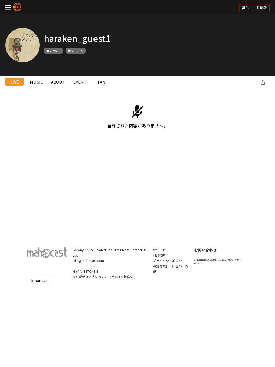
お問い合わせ (205, 250)
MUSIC (36, 82)
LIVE (14, 82)
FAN (102, 82)
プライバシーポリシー (169, 260)
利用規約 (159, 255)
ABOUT (58, 82)
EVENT (79, 82)
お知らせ (159, 249)
